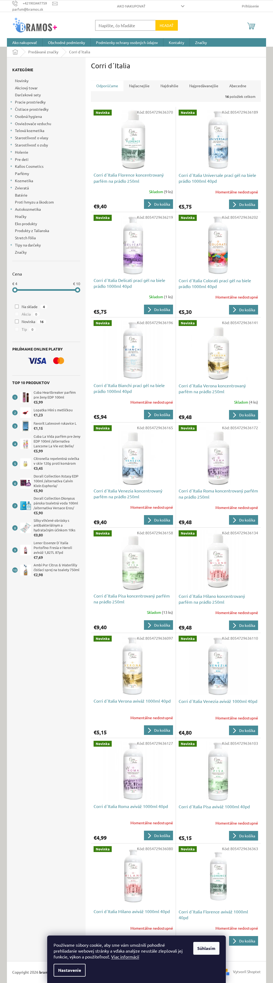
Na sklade (33, 306)
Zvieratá (22, 187)
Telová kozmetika (29, 130)
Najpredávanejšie (203, 85)
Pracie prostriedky (30, 102)
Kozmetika (24, 180)
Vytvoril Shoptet (247, 971)
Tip (27, 329)
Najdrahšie (169, 85)
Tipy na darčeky (28, 244)
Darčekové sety (28, 94)
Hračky (20, 216)
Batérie (21, 195)
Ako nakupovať (131, 6)
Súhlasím (206, 948)
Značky (21, 252)
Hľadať (167, 25)
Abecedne (237, 85)
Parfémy (22, 173)
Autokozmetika (28, 209)
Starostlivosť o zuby (31, 144)
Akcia (29, 314)
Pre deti (22, 159)
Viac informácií (125, 956)
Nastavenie (69, 970)
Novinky (22, 80)
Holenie (21, 152)
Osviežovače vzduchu (33, 123)
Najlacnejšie (139, 85)
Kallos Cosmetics (29, 166)
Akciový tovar (26, 87)
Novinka (32, 321)
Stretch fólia (25, 237)
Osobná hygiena (28, 116)
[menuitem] (24, 42)
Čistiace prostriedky (32, 109)
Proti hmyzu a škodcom (34, 202)
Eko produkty (26, 223)
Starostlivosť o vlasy (31, 137)
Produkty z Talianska (32, 230)
